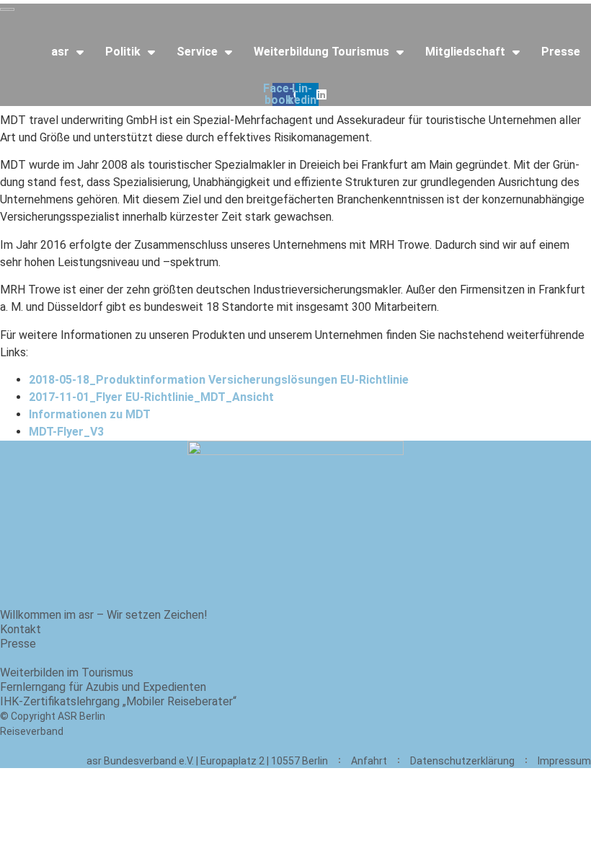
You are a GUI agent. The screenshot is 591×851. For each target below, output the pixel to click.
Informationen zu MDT (90, 414)
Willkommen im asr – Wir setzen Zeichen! (104, 615)
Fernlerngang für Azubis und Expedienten (103, 687)
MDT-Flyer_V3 (66, 431)
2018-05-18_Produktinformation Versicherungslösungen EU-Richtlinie (219, 380)
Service (197, 51)
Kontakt (20, 629)
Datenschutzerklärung (462, 761)
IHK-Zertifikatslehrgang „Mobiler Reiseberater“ (118, 701)
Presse (560, 51)
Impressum (564, 761)
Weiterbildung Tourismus (321, 51)
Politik (123, 51)
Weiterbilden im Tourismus (66, 672)
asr (60, 51)
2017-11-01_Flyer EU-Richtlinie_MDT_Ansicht (151, 397)
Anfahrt (369, 761)
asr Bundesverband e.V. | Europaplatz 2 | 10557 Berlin (207, 761)
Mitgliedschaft (465, 51)
